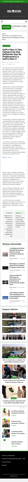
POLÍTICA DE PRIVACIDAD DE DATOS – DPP (13, 458)
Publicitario (14, 446)
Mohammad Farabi (15, 301)
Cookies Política (6, 462)
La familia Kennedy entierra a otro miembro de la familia (18, 433)
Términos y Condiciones (8, 455)
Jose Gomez (13, 287)
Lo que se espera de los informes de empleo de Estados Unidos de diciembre (14, 382)
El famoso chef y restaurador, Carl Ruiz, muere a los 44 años (17, 423)
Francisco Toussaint (8, 62)
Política (11, 357)
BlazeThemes (13, 476)
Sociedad (16, 357)
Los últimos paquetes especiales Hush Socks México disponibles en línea (13, 1)
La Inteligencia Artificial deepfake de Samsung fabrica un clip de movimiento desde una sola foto (16, 252)
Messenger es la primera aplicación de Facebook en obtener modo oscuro (17, 265)
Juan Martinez (14, 258)
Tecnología (6, 46)
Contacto (4, 465)
